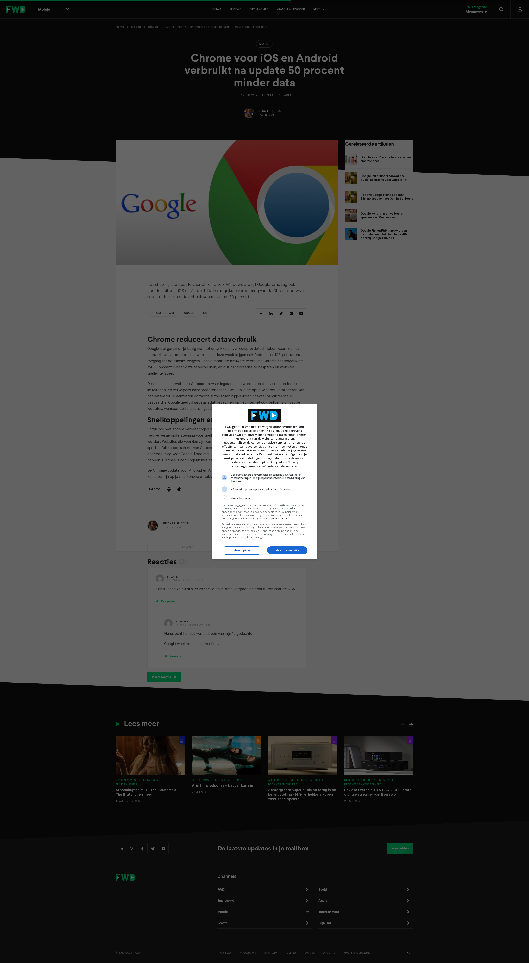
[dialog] (264, 481)
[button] (264, 498)
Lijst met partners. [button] (280, 518)
